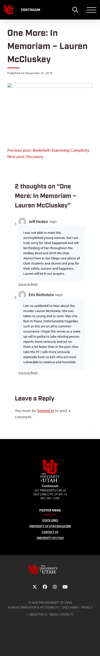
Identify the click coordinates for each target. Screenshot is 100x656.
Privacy (86, 607)
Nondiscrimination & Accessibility (33, 607)
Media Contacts (61, 614)
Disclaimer (70, 607)
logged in (45, 410)
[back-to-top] (94, 646)
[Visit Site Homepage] (50, 481)
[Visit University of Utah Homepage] (8, 10)
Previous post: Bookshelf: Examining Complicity (48, 150)
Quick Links (50, 520)
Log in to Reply (28, 284)
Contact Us (50, 532)
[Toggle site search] (75, 10)
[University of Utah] (50, 569)
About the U (37, 614)
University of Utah (50, 538)
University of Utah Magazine (50, 526)
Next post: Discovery (25, 156)
